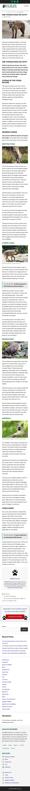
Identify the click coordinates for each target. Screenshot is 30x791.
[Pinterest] (17, 1)
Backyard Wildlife (7, 664)
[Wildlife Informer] (9, 6)
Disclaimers (6, 748)
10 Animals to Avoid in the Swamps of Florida (14, 645)
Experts (16, 745)
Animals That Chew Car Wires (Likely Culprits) (15, 648)
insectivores (15, 460)
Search (4, 626)
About (10, 745)
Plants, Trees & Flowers (8, 699)
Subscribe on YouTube (15, 616)
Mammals (6, 594)
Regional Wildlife (6, 701)
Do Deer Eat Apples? (10, 596)
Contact (22, 745)
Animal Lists (5, 660)
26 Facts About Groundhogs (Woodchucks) (14, 653)
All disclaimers (20, 12)
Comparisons (5, 669)
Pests (3, 696)
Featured (4, 674)
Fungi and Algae (6, 682)
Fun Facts (5, 679)
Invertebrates (6, 689)
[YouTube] (15, 1)
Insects (4, 687)
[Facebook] (12, 1)
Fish (3, 677)
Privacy (13, 748)
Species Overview (7, 706)
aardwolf (24, 140)
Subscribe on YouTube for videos (14, 587)
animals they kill (9, 414)
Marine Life (5, 694)
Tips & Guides (6, 709)
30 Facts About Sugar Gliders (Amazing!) (13, 650)
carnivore (24, 225)
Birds (3, 667)
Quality (5, 745)
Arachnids (5, 662)
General (4, 684)
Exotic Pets (5, 672)
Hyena (7, 86)
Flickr (14, 263)
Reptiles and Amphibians (9, 704)
